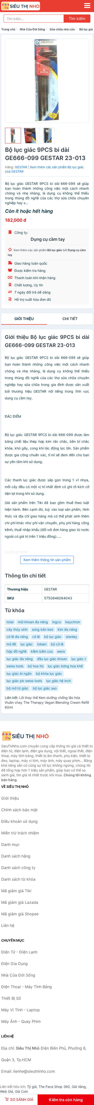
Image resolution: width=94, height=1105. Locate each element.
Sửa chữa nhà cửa (62, 29)
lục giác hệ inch (58, 681)
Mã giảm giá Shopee (20, 913)
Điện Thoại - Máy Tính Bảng (26, 986)
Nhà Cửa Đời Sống (32, 29)
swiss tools (15, 666)
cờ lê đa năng (17, 637)
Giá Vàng (79, 1087)
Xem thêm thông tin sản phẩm (47, 560)
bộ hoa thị (35, 666)
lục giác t (78, 659)
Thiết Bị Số (11, 998)
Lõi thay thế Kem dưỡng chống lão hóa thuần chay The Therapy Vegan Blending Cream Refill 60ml (47, 702)
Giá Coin (21, 1091)
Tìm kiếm (77, 18)
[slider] (13, 136)
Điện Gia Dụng (14, 963)
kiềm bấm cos (42, 651)
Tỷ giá (32, 1087)
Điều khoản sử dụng (19, 821)
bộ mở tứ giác (17, 688)
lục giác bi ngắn (19, 673)
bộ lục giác (52, 637)
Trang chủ (8, 29)
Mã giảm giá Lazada (19, 902)
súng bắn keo (42, 629)
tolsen (42, 644)
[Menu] (87, 5)
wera (61, 651)
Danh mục (10, 844)
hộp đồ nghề (17, 651)
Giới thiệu (24, 318)
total (10, 622)
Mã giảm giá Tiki (16, 890)
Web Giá (6, 1091)
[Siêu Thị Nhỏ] (25, 735)
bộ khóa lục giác (49, 673)
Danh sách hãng (15, 856)
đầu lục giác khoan (52, 659)
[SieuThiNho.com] (28, 6)
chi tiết (70, 318)
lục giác (26, 644)
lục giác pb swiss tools (24, 681)
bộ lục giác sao (45, 688)
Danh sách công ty (18, 867)
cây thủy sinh (17, 629)
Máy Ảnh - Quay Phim (21, 1021)
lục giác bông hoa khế (65, 666)
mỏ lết (11, 644)
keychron (72, 622)
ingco (56, 622)
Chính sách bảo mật (19, 809)
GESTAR (21, 167)
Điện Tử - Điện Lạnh (19, 952)
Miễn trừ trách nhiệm (20, 832)
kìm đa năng (67, 629)
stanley (71, 637)
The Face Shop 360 (54, 1087)
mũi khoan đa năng (33, 622)
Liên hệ (7, 925)
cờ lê (36, 637)
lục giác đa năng (20, 659)
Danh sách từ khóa (18, 879)
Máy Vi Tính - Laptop (20, 1009)
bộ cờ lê (57, 644)
